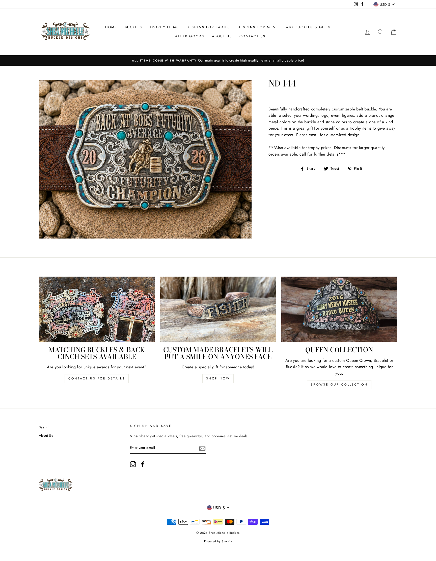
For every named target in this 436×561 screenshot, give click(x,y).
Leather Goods (187, 36)
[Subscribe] (202, 448)
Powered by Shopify (218, 541)
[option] (218, 60)
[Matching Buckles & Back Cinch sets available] (97, 309)
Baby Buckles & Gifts (307, 27)
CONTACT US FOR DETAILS (96, 378)
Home (111, 27)
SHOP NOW (218, 378)
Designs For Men (257, 27)
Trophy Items (164, 27)
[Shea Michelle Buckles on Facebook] (143, 464)
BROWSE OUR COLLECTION (339, 384)
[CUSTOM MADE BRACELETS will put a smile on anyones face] (218, 309)
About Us (222, 36)
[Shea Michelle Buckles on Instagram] (133, 464)
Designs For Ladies (208, 27)
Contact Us (252, 36)
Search (44, 427)
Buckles (133, 27)
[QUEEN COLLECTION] (339, 309)
